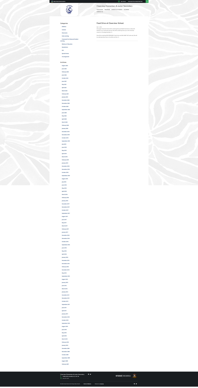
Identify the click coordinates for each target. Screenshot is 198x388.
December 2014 (65, 270)
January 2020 (65, 128)
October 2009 (65, 354)
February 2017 (65, 229)
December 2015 (65, 260)
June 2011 (64, 307)
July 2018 (64, 182)
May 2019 (64, 150)
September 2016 (66, 244)
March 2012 (64, 288)
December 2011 (65, 295)
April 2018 (64, 191)
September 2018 (66, 175)
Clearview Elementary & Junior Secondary (114, 6)
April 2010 (64, 336)
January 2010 (65, 345)
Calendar (126, 9)
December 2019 (65, 131)
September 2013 (66, 276)
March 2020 (64, 122)
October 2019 (65, 138)
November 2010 (66, 317)
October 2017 (65, 210)
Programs (107, 9)
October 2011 (65, 301)
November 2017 (66, 207)
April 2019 (64, 153)
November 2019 (66, 134)
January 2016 (65, 257)
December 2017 (65, 204)
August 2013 (65, 279)
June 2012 (64, 285)
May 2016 (64, 251)
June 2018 (64, 185)
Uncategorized (65, 56)
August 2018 (65, 178)
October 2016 (65, 241)
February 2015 (65, 266)
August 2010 (65, 326)
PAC (63, 50)
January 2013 (65, 282)
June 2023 (64, 68)
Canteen (64, 29)
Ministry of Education (67, 44)
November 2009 (66, 351)
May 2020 (64, 116)
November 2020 (66, 103)
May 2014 (64, 273)
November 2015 (66, 263)
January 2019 (65, 163)
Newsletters (65, 47)
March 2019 (64, 156)
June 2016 (64, 248)
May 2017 (64, 222)
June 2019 (64, 147)
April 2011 (64, 310)
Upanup (102, 383)
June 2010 (64, 329)
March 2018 (64, 194)
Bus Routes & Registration (135, 1)
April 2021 (64, 87)
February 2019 (65, 160)
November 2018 (66, 169)
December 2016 (65, 235)
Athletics (64, 26)
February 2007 (65, 364)
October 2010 (65, 320)
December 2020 (65, 100)
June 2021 (64, 81)
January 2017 (65, 232)
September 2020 (66, 109)
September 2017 (66, 213)
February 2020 (65, 125)
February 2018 (65, 197)
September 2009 (66, 358)
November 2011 (66, 298)
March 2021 (64, 90)
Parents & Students (116, 9)
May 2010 (64, 332)
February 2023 (65, 72)
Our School (100, 9)
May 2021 (64, 84)
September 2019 (66, 141)
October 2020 (65, 106)
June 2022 (64, 75)
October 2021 (65, 78)
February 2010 (65, 342)
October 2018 (65, 172)
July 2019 (64, 144)
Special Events (65, 53)
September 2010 (66, 323)
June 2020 (64, 112)
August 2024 (65, 65)
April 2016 (64, 254)
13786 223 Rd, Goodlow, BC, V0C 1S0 (70, 376)
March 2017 (64, 226)
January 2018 (65, 200)
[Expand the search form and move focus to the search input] (147, 1)
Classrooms (64, 33)
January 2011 (65, 314)
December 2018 (65, 166)
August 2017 (65, 216)
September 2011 (66, 304)
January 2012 (65, 292)
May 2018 (64, 188)
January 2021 (65, 97)
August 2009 (65, 361)
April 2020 (64, 119)
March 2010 (64, 339)
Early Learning (65, 36)
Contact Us (100, 11)
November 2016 (66, 238)
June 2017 (64, 219)
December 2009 (65, 348)
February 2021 (65, 94)
